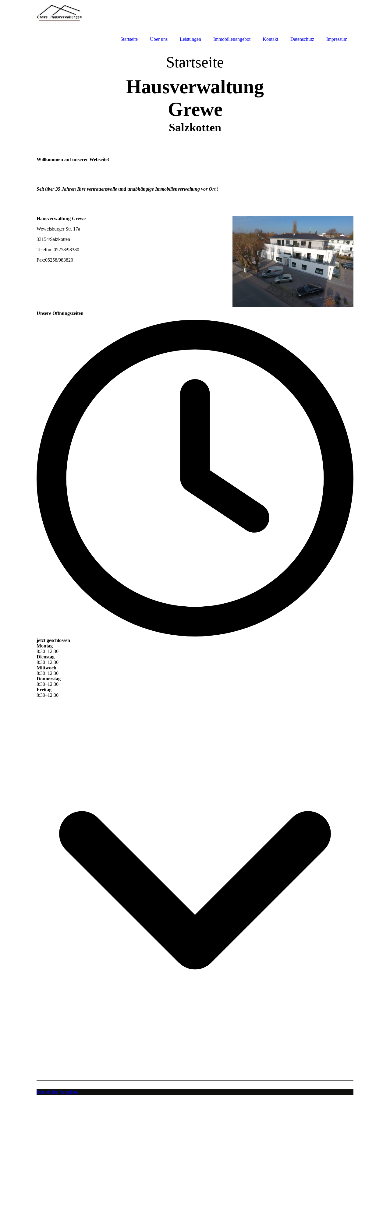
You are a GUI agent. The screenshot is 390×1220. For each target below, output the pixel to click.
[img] (64, 22)
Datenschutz (302, 39)
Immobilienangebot (231, 39)
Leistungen (190, 39)
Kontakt (270, 39)
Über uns (159, 39)
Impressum (336, 39)
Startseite (129, 39)
